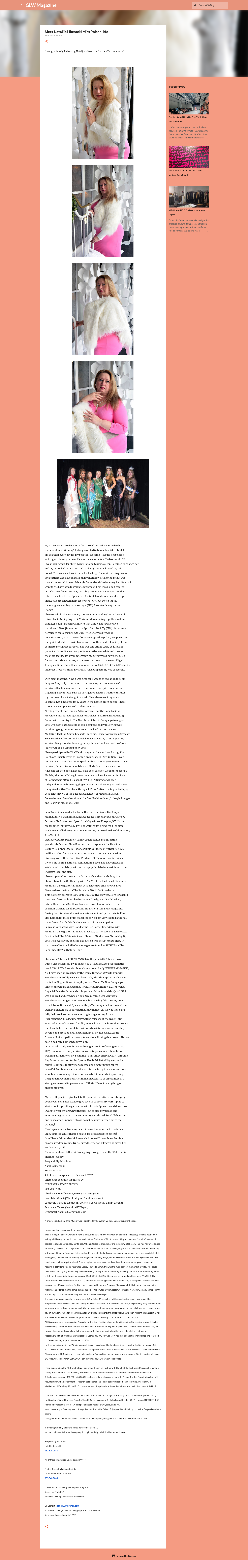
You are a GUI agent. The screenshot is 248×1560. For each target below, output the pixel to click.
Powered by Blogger (125, 1556)
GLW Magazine (41, 5)
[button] (46, 41)
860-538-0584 (51, 1451)
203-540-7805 (51, 1478)
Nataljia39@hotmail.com (67, 1506)
